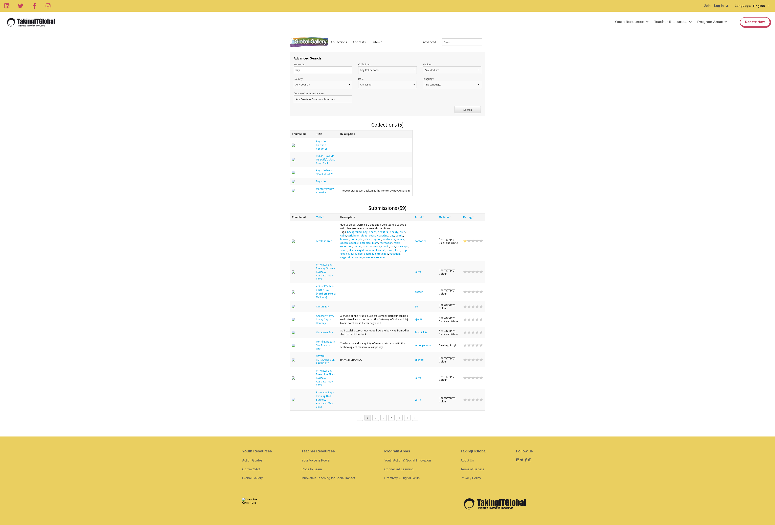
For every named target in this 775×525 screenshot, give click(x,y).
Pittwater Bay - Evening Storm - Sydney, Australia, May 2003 (325, 272)
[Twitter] (20, 6)
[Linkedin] (7, 6)
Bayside (321, 181)
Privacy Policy (471, 478)
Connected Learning (399, 469)
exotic (399, 235)
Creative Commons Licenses (309, 93)
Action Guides (252, 460)
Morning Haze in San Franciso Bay (325, 345)
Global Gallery (309, 42)
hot (353, 239)
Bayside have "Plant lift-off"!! (324, 172)
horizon (344, 239)
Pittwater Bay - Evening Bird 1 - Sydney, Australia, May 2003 (325, 400)
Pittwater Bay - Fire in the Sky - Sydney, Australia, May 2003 (325, 378)
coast (372, 235)
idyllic (359, 239)
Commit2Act (251, 469)
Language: (743, 5)
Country (298, 78)
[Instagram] (48, 6)
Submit (377, 42)
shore (343, 250)
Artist (418, 217)
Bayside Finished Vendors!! (321, 145)
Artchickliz (421, 332)
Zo (416, 306)
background (354, 232)
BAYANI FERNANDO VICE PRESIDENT (325, 359)
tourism (370, 250)
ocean (344, 243)
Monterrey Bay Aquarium (325, 190)
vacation (395, 253)
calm (343, 235)
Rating (467, 217)
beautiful (383, 232)
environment (378, 257)
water (358, 257)
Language (428, 78)
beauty (394, 232)
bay (365, 232)
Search (467, 109)
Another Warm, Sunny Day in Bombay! (325, 319)
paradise (365, 243)
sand (366, 246)
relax (397, 243)
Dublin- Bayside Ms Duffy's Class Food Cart (325, 159)
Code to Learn (312, 469)
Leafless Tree (324, 241)
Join (707, 5)
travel (390, 250)
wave (366, 257)
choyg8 (419, 359)
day (392, 235)
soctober (420, 241)
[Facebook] (34, 6)
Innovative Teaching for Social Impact (328, 478)
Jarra (418, 272)
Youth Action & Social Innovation (407, 460)
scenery (375, 246)
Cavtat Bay (322, 306)
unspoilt (369, 253)
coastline (382, 235)
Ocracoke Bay (324, 332)
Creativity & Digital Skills (402, 478)
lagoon (377, 239)
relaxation (346, 246)
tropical (345, 253)
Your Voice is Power (316, 460)
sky (351, 250)
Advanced (429, 42)
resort (357, 246)
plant (375, 243)
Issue (360, 78)
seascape (402, 246)
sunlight (359, 250)
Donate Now (755, 21)
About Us (467, 460)
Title (319, 217)
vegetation (347, 257)
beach (372, 232)
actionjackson (423, 345)
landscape (389, 239)
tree (397, 250)
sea (393, 246)
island (368, 239)
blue (402, 232)
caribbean (353, 235)
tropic (405, 250)
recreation (386, 243)
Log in (719, 5)
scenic (385, 246)
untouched (381, 253)
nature (400, 239)
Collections (339, 42)
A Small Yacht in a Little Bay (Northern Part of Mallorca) (326, 291)
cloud (364, 235)
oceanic (354, 243)
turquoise (357, 253)
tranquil (380, 250)
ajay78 (418, 319)
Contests (359, 42)
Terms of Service (472, 469)
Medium (427, 64)
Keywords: (299, 64)
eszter (419, 292)
